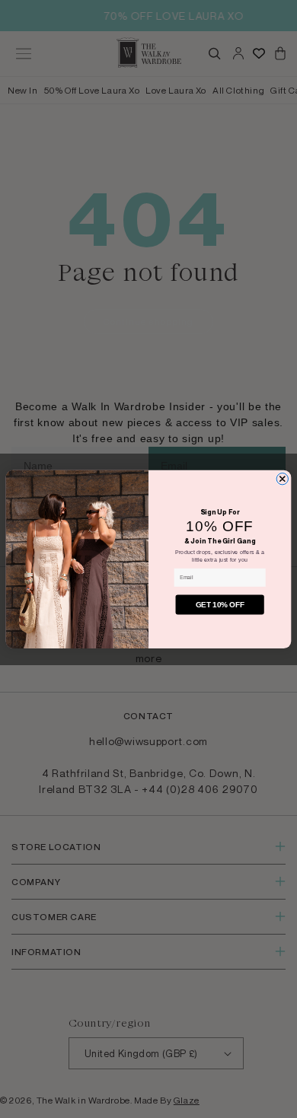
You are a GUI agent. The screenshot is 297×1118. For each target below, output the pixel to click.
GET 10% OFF (220, 604)
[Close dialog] (282, 478)
